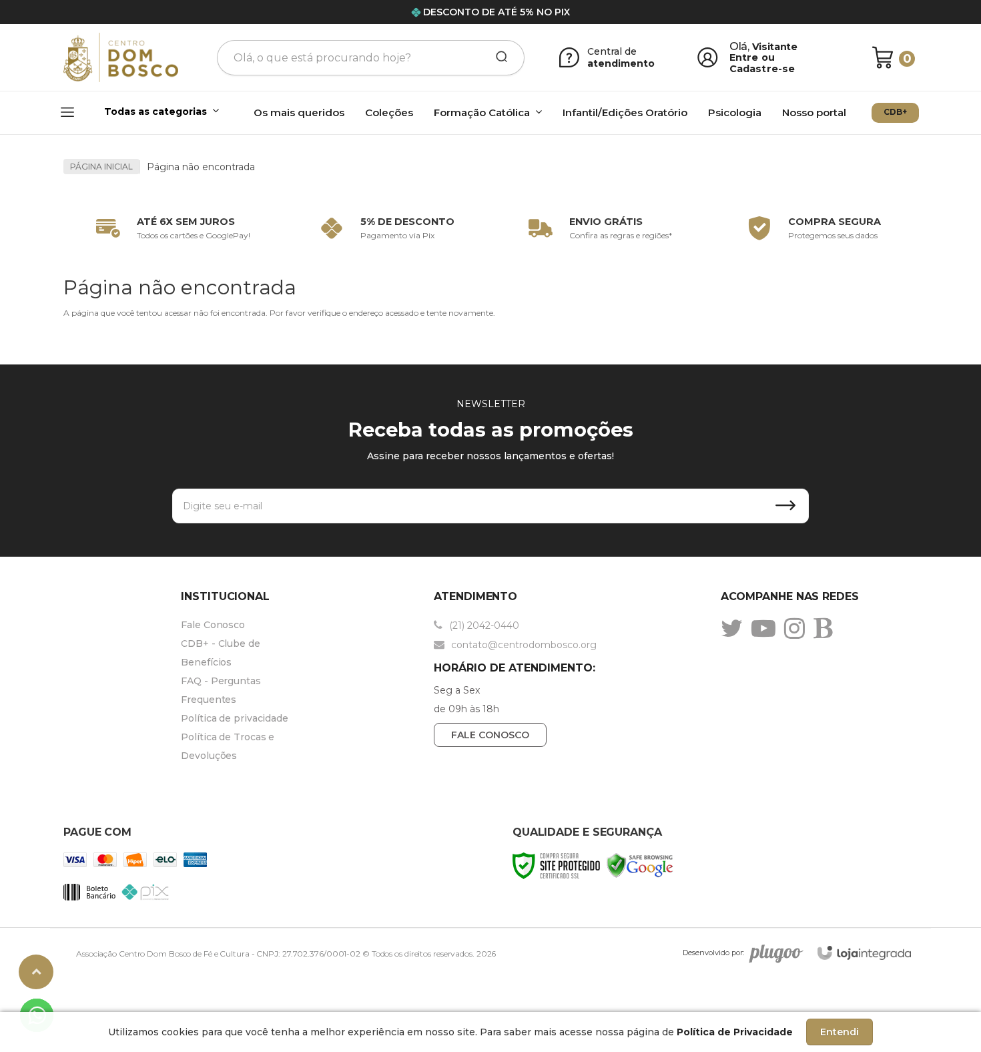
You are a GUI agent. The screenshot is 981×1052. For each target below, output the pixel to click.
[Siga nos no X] (735, 628)
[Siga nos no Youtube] (766, 628)
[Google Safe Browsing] (640, 865)
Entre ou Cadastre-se (762, 63)
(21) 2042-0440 (482, 625)
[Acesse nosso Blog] (826, 628)
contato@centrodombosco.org (522, 645)
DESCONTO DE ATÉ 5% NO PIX (496, 12)
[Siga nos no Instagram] (797, 628)
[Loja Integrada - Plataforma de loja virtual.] (864, 953)
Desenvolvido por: (713, 952)
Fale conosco (490, 735)
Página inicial (101, 167)
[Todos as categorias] (142, 113)
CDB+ (895, 112)
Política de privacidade (234, 718)
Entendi (839, 1032)
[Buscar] (497, 57)
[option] (170, 228)
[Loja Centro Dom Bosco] (120, 58)
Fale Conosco (213, 625)
